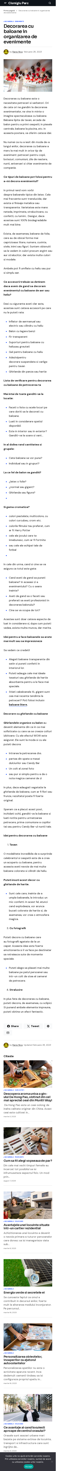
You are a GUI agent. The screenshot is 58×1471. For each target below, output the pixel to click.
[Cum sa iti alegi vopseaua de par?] (28, 1141)
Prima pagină (9, 10)
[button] (5, 3)
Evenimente (19, 21)
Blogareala (9, 21)
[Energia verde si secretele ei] (28, 1273)
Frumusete (19, 1157)
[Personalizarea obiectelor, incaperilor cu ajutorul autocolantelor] (28, 1337)
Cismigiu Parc (18, 3)
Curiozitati (19, 1090)
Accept (28, 1466)
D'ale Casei (19, 1221)
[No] (52, 1461)
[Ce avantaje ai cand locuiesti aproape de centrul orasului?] (28, 1407)
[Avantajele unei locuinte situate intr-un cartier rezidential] (28, 1205)
